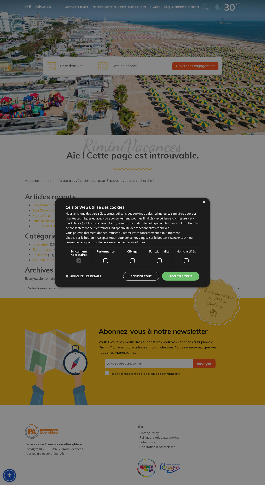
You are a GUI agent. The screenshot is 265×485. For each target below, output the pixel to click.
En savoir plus (136, 242)
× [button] (203, 202)
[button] (83, 276)
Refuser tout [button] (141, 276)
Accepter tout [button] (180, 276)
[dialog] (132, 242)
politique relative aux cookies (166, 223)
